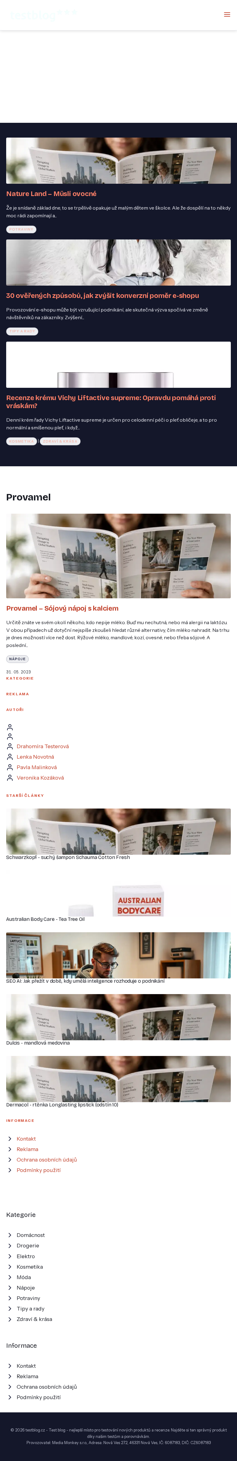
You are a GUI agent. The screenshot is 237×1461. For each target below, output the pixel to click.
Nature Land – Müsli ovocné (51, 194)
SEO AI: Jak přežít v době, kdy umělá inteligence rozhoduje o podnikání (85, 981)
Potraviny (21, 229)
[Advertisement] (118, 77)
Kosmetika (21, 441)
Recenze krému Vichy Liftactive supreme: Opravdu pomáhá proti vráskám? (111, 402)
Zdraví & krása (60, 441)
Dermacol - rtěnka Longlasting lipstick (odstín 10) (62, 1105)
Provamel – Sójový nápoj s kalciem (62, 608)
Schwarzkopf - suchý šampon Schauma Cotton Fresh (68, 857)
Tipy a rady (22, 331)
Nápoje (17, 659)
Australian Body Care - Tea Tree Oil (45, 919)
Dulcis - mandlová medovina (38, 1043)
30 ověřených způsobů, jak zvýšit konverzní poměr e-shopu (102, 295)
